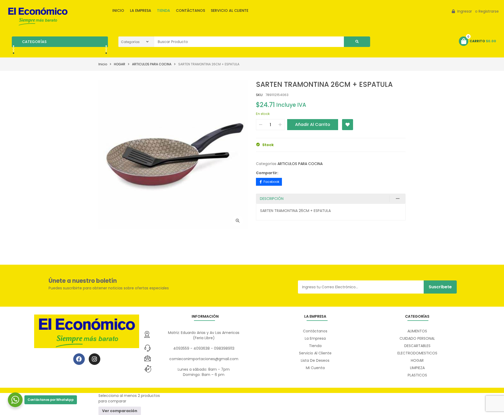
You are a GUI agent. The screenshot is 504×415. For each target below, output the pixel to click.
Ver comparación (119, 410)
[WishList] (347, 124)
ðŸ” (237, 220)
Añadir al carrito (312, 124)
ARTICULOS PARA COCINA (151, 64)
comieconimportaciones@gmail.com (203, 358)
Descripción (272, 198)
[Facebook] (79, 359)
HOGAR (119, 64)
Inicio (102, 64)
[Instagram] (94, 359)
